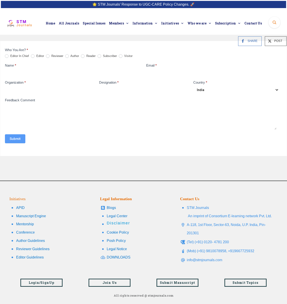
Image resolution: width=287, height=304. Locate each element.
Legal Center (117, 216)
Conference (25, 232)
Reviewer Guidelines (33, 249)
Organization (15, 82)
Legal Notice (117, 249)
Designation (109, 82)
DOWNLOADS (118, 257)
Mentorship (25, 224)
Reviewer (56, 56)
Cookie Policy (118, 232)
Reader (90, 56)
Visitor (128, 56)
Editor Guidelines (30, 257)
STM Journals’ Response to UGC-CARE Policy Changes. (143, 4)
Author (74, 56)
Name (10, 65)
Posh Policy (116, 241)
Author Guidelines (30, 241)
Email (151, 65)
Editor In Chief (19, 56)
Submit (15, 139)
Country (200, 82)
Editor (39, 56)
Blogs (111, 208)
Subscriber (109, 56)
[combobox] (236, 90)
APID (20, 208)
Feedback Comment (20, 100)
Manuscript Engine (31, 216)
